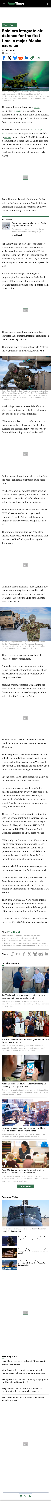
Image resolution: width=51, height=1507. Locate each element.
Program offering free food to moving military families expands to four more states (23, 1129)
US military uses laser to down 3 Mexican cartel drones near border (24, 1362)
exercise (18, 111)
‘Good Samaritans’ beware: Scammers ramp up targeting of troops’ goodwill (24, 1085)
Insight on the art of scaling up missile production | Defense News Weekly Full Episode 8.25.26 (32, 1263)
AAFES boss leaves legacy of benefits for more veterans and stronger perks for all (24, 996)
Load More (25, 1186)
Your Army (9, 24)
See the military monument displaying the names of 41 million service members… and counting (33, 1251)
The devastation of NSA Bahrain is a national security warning (23, 1399)
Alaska (7, 137)
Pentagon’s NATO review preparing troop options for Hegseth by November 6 (25, 1380)
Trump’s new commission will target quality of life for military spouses (25, 1041)
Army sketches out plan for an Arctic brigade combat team (29, 224)
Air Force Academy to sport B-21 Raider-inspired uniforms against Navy (32, 1238)
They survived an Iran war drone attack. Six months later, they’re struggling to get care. (22, 1390)
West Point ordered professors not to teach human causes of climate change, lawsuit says (23, 1371)
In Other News (9, 963)
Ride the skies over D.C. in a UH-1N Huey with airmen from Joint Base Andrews (24, 1229)
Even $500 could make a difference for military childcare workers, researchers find (24, 1171)
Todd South (9, 50)
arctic (36, 107)
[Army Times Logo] (16, 3)
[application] (25, 1213)
